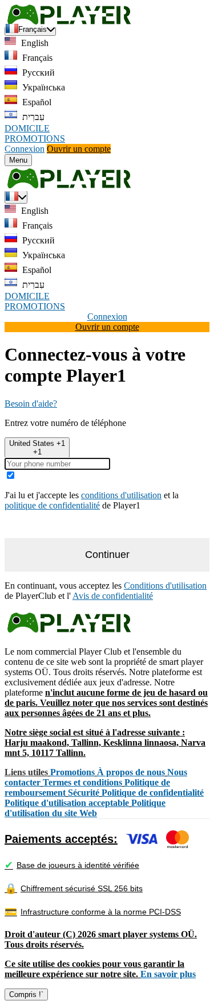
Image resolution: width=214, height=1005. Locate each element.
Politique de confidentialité (153, 792)
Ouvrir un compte (79, 149)
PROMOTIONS (35, 138)
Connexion (25, 149)
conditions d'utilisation (121, 495)
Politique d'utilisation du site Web (85, 808)
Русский (37, 72)
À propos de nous (131, 772)
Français (36, 58)
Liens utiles (26, 772)
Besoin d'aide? (31, 403)
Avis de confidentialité (112, 596)
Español (35, 102)
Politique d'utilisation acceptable (67, 803)
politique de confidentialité (52, 505)
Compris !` (26, 994)
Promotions (72, 772)
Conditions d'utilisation (165, 585)
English (34, 43)
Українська (42, 87)
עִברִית (32, 117)
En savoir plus (168, 974)
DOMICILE (27, 128)
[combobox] (37, 447)
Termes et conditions (82, 782)
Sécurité (83, 792)
